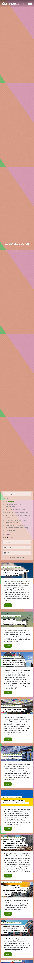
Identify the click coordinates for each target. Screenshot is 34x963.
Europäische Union (16, 557)
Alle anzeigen (9, 502)
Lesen (9, 605)
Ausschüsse (9, 530)
